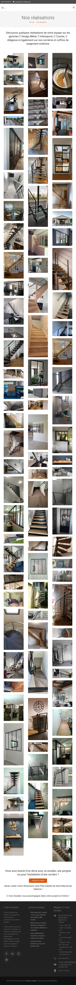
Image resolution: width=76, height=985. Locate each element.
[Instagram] (18, 953)
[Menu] (74, 7)
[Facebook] (6, 953)
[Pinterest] (6, 960)
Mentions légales (31, 981)
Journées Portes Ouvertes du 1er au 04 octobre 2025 (37, 943)
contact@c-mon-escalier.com (23, 2)
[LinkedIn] (12, 953)
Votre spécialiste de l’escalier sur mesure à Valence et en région (37, 935)
